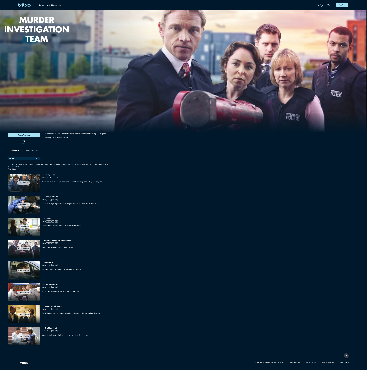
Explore (41, 5)
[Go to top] (346, 355)
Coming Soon (56, 5)
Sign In (329, 5)
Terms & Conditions (327, 362)
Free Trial (342, 5)
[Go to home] (24, 363)
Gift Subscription (295, 362)
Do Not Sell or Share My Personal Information (269, 362)
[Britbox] (24, 5)
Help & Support (311, 362)
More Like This (32, 150)
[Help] (321, 5)
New (47, 5)
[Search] (318, 5)
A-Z (50, 5)
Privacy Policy (344, 362)
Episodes (15, 150)
